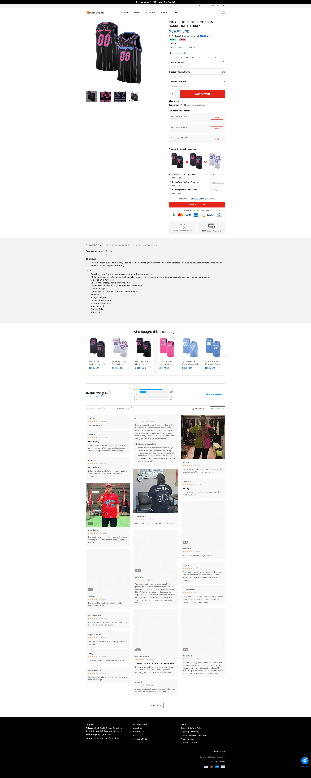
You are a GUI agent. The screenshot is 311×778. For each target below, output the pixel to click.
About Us (137, 728)
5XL (215, 58)
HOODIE (164, 12)
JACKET (175, 12)
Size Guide (182, 53)
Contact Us (221, 6)
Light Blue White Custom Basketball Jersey (190, 363)
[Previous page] (88, 54)
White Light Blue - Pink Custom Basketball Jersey (185, 189)
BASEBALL (138, 12)
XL (187, 58)
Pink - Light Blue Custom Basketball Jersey (190, 174)
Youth (192, 48)
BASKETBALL (151, 12)
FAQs (213, 6)
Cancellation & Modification (194, 735)
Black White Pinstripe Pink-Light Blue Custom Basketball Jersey (185, 182)
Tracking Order (140, 739)
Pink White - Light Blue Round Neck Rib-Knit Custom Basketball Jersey (166, 363)
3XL (201, 58)
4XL (208, 58)
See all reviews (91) (94, 396)
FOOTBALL (125, 12)
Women (181, 48)
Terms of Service (189, 742)
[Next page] (152, 54)
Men (172, 48)
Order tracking (204, 6)
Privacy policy (187, 739)
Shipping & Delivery (190, 731)
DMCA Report (218, 751)
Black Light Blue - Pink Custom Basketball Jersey (142, 363)
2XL (193, 58)
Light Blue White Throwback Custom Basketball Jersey (213, 363)
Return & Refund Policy (191, 728)
